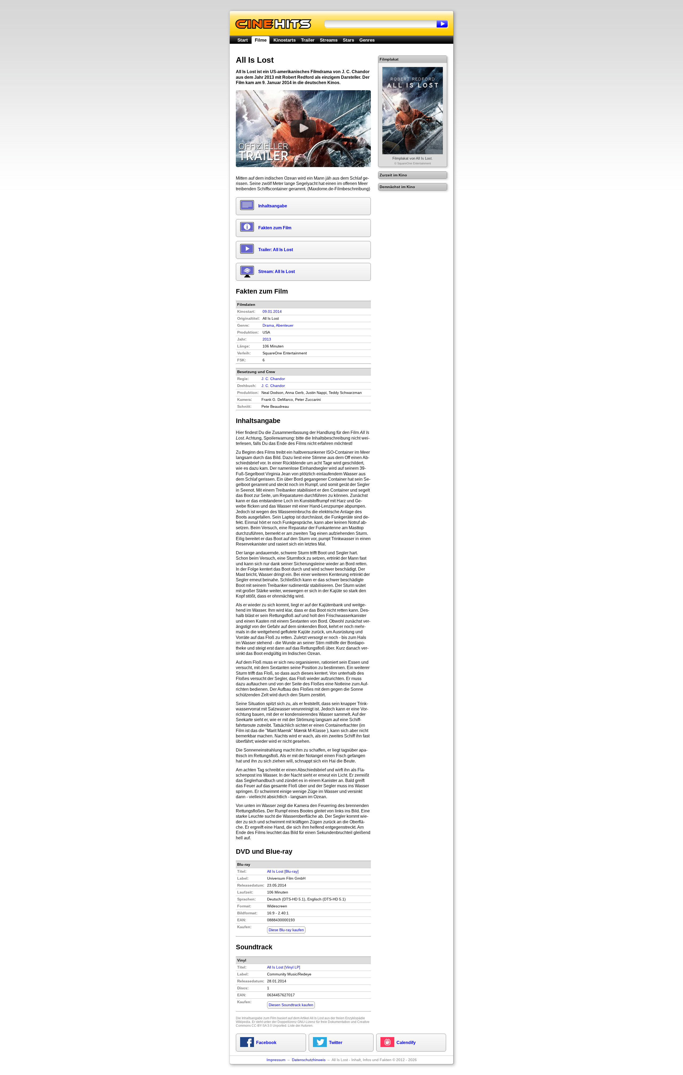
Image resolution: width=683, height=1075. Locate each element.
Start (242, 40)
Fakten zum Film (274, 228)
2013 (267, 339)
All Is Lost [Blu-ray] (283, 872)
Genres (367, 40)
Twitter (335, 1042)
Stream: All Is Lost (276, 271)
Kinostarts (284, 40)
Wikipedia (243, 1022)
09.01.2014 (272, 312)
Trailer (308, 40)
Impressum (276, 1060)
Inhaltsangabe (272, 206)
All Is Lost (317, 1018)
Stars (348, 40)
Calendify (406, 1042)
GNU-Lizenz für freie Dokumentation (323, 1022)
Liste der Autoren (300, 1025)
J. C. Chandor (273, 386)
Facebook (266, 1042)
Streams (328, 40)
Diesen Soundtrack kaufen (291, 1005)
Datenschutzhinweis (308, 1060)
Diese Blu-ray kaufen (286, 930)
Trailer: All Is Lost (275, 249)
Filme (261, 40)
